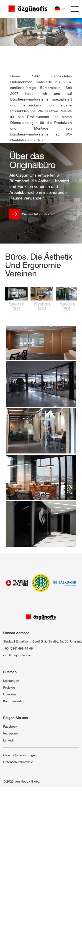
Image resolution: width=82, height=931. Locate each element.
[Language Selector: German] (59, 8)
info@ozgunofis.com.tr (19, 655)
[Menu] (75, 9)
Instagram (10, 733)
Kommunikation (14, 701)
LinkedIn (9, 740)
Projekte (9, 687)
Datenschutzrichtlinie (18, 762)
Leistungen (11, 680)
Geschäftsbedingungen (20, 755)
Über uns (9, 694)
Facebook (10, 726)
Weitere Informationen (38, 214)
